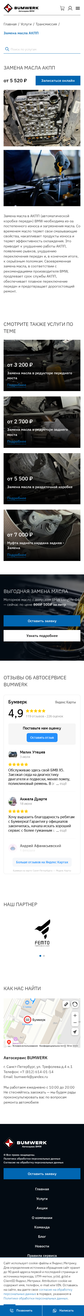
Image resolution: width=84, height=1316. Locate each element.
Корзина (62, 8)
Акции (42, 1208)
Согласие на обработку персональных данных (33, 1162)
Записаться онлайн (58, 80)
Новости (42, 1246)
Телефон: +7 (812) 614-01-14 (29, 1071)
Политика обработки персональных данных (32, 1158)
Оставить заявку (42, 621)
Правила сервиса (42, 1255)
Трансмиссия (46, 24)
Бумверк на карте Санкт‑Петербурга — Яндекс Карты (42, 870)
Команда (42, 1227)
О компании (42, 1217)
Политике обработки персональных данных (36, 1298)
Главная (10, 24)
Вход (70, 8)
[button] (77, 8)
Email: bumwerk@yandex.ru (26, 1076)
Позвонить (24, 1310)
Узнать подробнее (42, 635)
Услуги (26, 24)
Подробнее (16, 385)
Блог (42, 1236)
